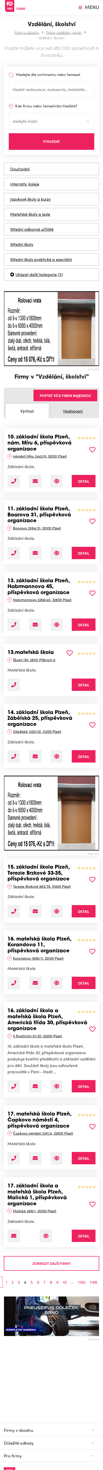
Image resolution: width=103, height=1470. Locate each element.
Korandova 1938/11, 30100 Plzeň (38, 958)
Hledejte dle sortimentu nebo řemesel (47, 74)
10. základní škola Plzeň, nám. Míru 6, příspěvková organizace (40, 443)
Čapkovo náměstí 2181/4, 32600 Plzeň (43, 1133)
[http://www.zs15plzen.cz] (56, 911)
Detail (83, 481)
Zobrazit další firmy (51, 1263)
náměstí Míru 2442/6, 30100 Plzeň (40, 456)
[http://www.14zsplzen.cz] (56, 756)
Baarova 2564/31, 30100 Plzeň (37, 527)
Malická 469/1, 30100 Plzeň (34, 1210)
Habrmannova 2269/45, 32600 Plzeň (42, 599)
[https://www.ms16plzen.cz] (56, 983)
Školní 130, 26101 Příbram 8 (34, 659)
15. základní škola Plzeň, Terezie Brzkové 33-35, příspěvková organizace (39, 873)
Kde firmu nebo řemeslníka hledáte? (45, 106)
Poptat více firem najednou (65, 395)
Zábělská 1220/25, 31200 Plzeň (37, 731)
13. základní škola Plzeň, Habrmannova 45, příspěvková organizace (39, 586)
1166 (93, 1282)
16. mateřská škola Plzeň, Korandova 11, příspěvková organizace (39, 945)
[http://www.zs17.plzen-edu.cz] (46, 1236)
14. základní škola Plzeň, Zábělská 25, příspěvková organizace (40, 718)
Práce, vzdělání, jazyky (64, 32)
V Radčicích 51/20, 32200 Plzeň (37, 1035)
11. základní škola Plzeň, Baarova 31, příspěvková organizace (39, 515)
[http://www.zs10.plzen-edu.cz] (56, 481)
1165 (82, 1282)
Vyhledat (51, 141)
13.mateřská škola (31, 652)
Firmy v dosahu (27, 32)
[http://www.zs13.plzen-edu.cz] (56, 624)
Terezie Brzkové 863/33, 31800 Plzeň (42, 886)
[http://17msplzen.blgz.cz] (56, 1158)
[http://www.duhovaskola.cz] (56, 1086)
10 (64, 1282)
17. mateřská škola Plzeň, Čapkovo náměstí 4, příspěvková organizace (39, 1120)
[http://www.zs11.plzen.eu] (56, 553)
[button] (6, 328)
